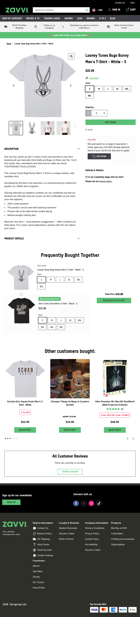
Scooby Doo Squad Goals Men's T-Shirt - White (25, 403)
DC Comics (38, 582)
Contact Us (42, 528)
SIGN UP (11, 502)
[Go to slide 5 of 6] (14, 438)
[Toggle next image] (70, 85)
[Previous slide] (127, 438)
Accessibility (91, 544)
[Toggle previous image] (13, 85)
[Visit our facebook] (76, 503)
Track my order (44, 550)
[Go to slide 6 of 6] (16, 438)
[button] (110, 78)
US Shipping (43, 539)
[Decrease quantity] (89, 113)
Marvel (36, 566)
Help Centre (43, 544)
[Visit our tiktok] (99, 503)
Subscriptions (118, 544)
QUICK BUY (25, 430)
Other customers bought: (70, 351)
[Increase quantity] (104, 113)
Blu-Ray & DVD (119, 528)
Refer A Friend (66, 539)
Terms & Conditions (95, 528)
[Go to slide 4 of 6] (12, 438)
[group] (42, 85)
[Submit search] (86, 10)
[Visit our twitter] (83, 503)
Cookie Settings (45, 555)
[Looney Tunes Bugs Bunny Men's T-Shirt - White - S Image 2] (32, 128)
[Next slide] (133, 438)
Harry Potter (39, 588)
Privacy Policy (92, 533)
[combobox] (61, 10)
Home (9, 43)
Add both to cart (114, 300)
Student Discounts (68, 528)
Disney (36, 577)
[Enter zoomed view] (71, 56)
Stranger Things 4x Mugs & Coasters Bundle (70, 403)
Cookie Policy (92, 539)
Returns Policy (44, 533)
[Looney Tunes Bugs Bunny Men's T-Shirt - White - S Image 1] (16, 128)
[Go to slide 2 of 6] (7, 438)
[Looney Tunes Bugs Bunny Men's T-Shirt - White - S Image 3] (47, 128)
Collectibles (117, 533)
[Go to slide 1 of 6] (5, 438)
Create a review (70, 471)
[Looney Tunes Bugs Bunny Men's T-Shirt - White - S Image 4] (63, 128)
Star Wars (38, 571)
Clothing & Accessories (122, 539)
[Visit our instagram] (91, 503)
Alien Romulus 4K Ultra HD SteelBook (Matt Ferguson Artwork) (115, 403)
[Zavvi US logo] (17, 10)
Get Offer (101, 156)
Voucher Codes (66, 533)
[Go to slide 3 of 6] (9, 438)
